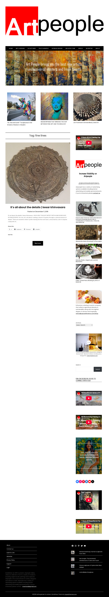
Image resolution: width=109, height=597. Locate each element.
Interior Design (57, 48)
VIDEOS (80, 48)
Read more (38, 243)
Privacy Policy (11, 560)
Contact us (10, 549)
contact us (96, 193)
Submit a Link (10, 553)
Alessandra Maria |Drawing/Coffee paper (89, 241)
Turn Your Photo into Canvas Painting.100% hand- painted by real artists (89, 456)
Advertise (89, 48)
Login (8, 567)
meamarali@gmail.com (29, 586)
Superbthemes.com (71, 594)
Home (11, 48)
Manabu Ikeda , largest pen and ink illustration (87, 260)
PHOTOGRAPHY (44, 48)
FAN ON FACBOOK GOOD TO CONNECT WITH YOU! (86, 380)
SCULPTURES (32, 48)
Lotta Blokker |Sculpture (86, 572)
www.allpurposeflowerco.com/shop (87, 313)
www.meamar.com (92, 355)
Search (78, 365)
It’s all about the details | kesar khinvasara (37, 207)
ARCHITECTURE (70, 48)
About (98, 48)
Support (9, 564)
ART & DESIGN (20, 48)
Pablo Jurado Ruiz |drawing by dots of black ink (88, 281)
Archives (78, 323)
